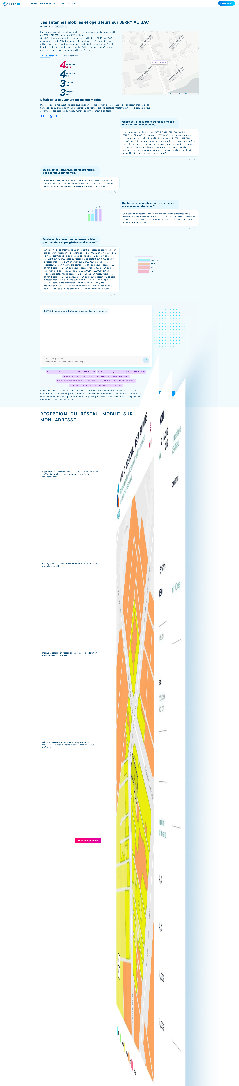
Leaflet (170, 94)
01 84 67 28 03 (72, 3)
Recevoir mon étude (88, 840)
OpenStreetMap (183, 94)
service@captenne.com (45, 3)
